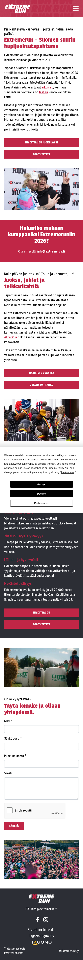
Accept (41, 484)
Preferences (41, 503)
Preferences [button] (67, 472)
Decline (41, 493)
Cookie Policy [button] (56, 468)
